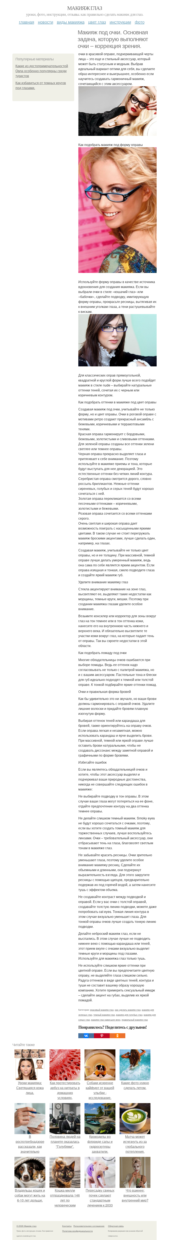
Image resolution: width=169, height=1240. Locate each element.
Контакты (67, 1225)
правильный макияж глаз (135, 1019)
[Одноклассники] (117, 1035)
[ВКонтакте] (86, 1035)
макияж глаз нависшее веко (105, 1019)
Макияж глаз (84, 7)
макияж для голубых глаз (129, 1014)
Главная (26, 22)
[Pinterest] (102, 1035)
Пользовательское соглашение (88, 1225)
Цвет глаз (97, 22)
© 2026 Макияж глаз (26, 1225)
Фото (139, 22)
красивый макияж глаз (102, 1009)
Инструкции (120, 22)
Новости (45, 22)
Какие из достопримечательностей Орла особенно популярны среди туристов (41, 71)
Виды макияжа (70, 22)
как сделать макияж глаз (128, 1009)
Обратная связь (116, 1225)
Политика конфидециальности (77, 1230)
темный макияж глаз (104, 1014)
